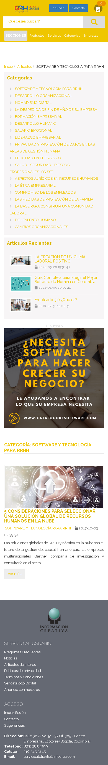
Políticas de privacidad (22, 671)
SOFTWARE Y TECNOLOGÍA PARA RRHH (49, 89)
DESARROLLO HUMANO (35, 123)
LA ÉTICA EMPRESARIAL (35, 185)
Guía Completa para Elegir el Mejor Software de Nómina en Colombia (66, 279)
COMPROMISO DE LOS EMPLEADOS (45, 192)
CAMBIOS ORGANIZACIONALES (41, 227)
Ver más (14, 574)
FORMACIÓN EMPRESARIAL (38, 116)
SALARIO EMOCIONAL (33, 130)
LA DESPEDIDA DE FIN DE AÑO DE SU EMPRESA (56, 110)
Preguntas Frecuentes (22, 652)
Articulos (24, 66)
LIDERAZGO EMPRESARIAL (38, 137)
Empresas (90, 36)
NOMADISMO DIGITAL (33, 103)
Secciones (16, 36)
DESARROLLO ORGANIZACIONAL (43, 96)
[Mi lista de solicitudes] (98, 9)
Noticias (10, 658)
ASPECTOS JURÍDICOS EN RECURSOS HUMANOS (56, 178)
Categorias (72, 36)
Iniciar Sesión (15, 713)
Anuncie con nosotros (22, 690)
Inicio (8, 66)
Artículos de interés (20, 664)
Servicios (54, 36)
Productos (36, 36)
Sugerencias (14, 725)
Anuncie (59, 7)
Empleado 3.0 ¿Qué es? (56, 300)
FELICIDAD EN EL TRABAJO (38, 158)
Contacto (78, 7)
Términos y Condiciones (23, 677)
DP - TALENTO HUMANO (35, 220)
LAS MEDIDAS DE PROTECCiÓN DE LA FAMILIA (54, 199)
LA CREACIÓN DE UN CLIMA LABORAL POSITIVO (60, 259)
